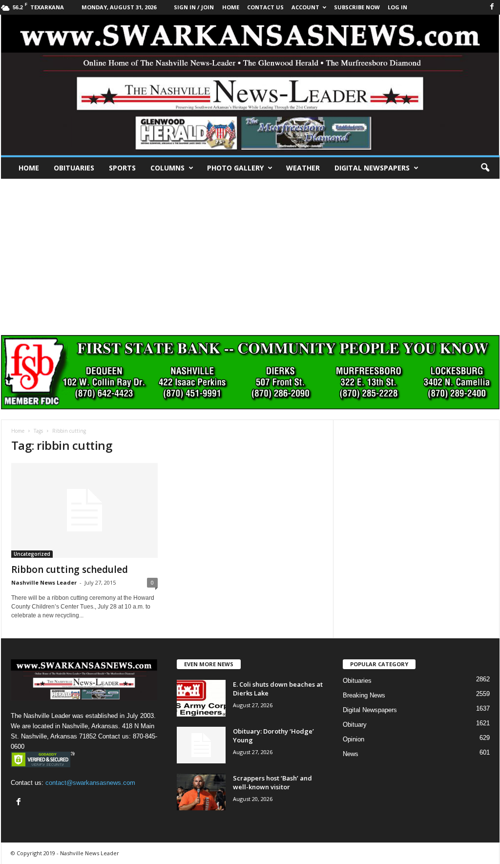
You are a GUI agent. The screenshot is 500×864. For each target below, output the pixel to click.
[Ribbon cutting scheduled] (84, 510)
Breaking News (364, 695)
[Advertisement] (250, 252)
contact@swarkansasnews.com (90, 782)
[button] (485, 168)
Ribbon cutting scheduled (69, 569)
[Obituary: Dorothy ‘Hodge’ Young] (201, 745)
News (350, 754)
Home (29, 167)
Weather (303, 167)
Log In (397, 7)
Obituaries (74, 167)
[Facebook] (492, 7)
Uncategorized (32, 553)
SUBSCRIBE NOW (357, 7)
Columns (167, 167)
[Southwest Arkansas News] (250, 85)
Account (305, 7)
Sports (122, 167)
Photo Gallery (235, 167)
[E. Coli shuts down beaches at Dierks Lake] (201, 698)
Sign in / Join (194, 7)
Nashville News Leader (44, 582)
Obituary (355, 724)
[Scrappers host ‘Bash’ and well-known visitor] (201, 792)
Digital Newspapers (372, 167)
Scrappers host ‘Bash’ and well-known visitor (272, 782)
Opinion (353, 739)
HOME (230, 7)
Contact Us (265, 7)
